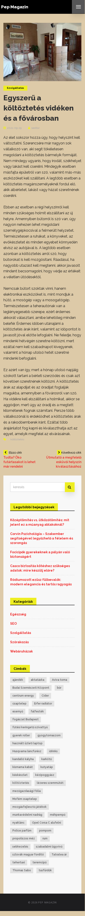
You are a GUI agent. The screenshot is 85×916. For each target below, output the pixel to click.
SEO (13, 623)
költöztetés (17, 439)
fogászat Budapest (25, 719)
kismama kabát (22, 767)
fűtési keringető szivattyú (30, 727)
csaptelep (19, 703)
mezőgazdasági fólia (26, 791)
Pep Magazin (14, 6)
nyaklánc (18, 822)
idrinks (53, 751)
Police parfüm (21, 830)
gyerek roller (21, 735)
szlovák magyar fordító (28, 854)
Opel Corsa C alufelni (46, 822)
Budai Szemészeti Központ (30, 687)
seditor (35, 128)
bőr (59, 687)
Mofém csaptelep (24, 799)
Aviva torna (59, 679)
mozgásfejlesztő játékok (29, 806)
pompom (45, 830)
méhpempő (57, 814)
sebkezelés (20, 846)
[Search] (70, 487)
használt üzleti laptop (27, 743)
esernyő (17, 711)
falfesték (37, 711)
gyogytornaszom (49, 735)
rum (44, 838)
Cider (45, 695)
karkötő (46, 759)
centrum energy (23, 695)
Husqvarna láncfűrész (26, 751)
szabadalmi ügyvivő (49, 846)
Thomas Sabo (21, 870)
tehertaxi (18, 862)
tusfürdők (45, 870)
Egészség (18, 614)
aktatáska (37, 679)
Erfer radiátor (43, 703)
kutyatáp (46, 767)
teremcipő (40, 862)
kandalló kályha (23, 759)
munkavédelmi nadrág (27, 814)
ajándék (17, 679)
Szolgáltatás (15, 88)
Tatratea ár (59, 854)
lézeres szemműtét (50, 782)
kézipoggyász (44, 775)
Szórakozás (19, 642)
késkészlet (20, 775)
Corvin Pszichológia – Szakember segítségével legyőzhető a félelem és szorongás (41, 538)
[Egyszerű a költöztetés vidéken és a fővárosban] (42, 52)
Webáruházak (21, 651)
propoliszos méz (23, 838)
